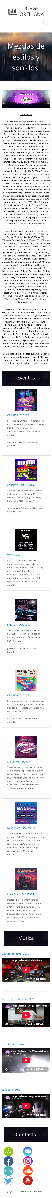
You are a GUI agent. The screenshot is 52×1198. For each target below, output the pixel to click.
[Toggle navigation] (46, 22)
